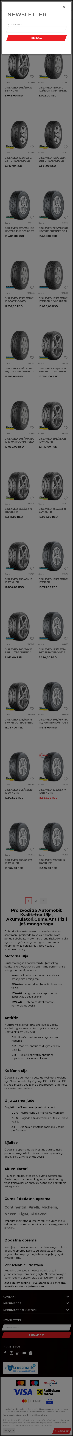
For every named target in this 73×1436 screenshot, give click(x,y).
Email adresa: (15, 24)
